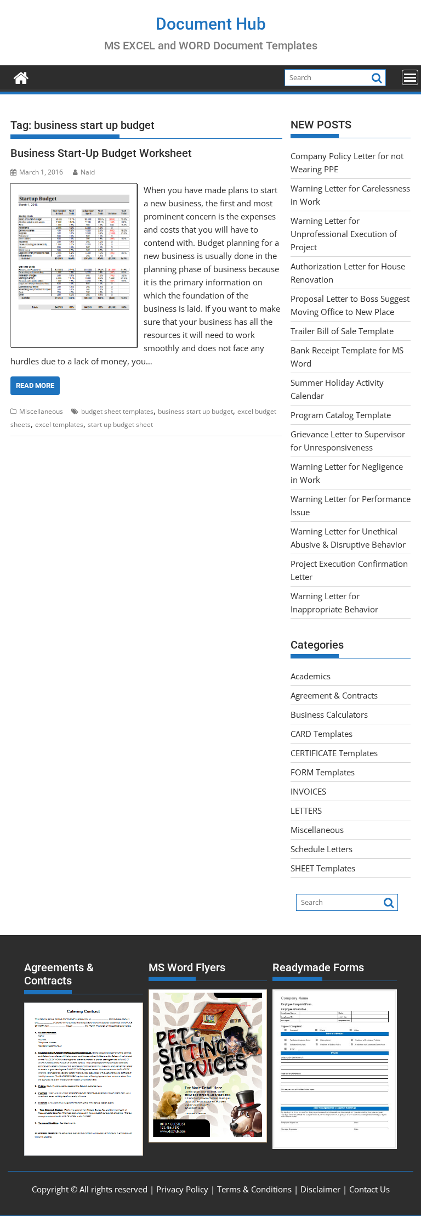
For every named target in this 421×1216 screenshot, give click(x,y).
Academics (311, 676)
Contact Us (369, 1189)
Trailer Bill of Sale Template (342, 330)
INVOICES (308, 791)
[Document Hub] (21, 77)
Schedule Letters (321, 848)
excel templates (59, 424)
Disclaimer (320, 1189)
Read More (35, 385)
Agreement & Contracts (334, 695)
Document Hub (211, 23)
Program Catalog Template (341, 414)
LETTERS (306, 810)
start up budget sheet (120, 424)
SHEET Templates (323, 868)
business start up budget (195, 411)
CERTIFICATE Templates (334, 752)
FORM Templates (323, 772)
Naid (88, 172)
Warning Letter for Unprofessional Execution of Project (344, 233)
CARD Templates (321, 733)
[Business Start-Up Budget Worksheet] (74, 189)
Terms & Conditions (254, 1189)
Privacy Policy (182, 1189)
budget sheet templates (117, 411)
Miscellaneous (41, 411)
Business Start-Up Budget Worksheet (101, 153)
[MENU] (410, 77)
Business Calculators (329, 714)
